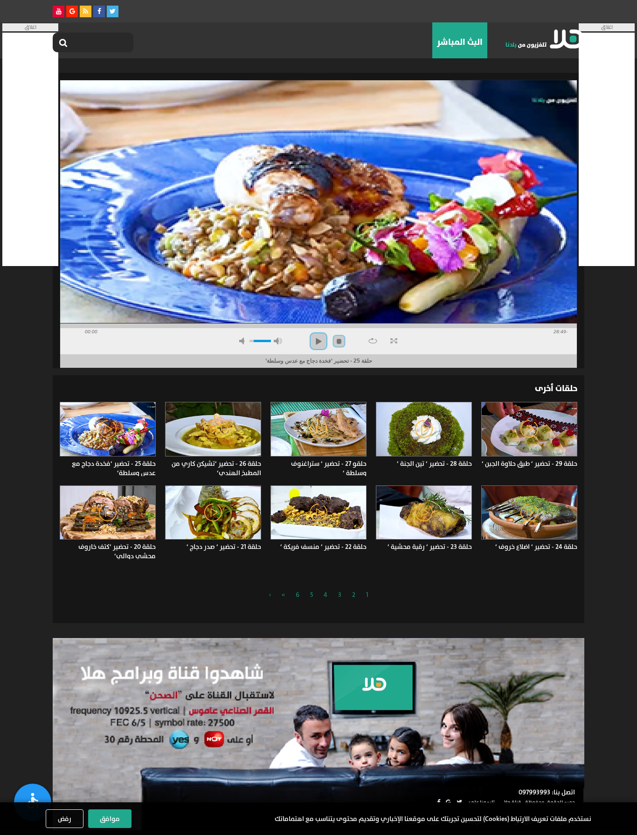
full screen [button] (394, 341)
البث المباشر (460, 42)
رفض (64, 818)
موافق (110, 818)
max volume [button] (278, 340)
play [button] (318, 341)
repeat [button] (373, 341)
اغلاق (607, 27)
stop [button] (339, 341)
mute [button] (243, 340)
